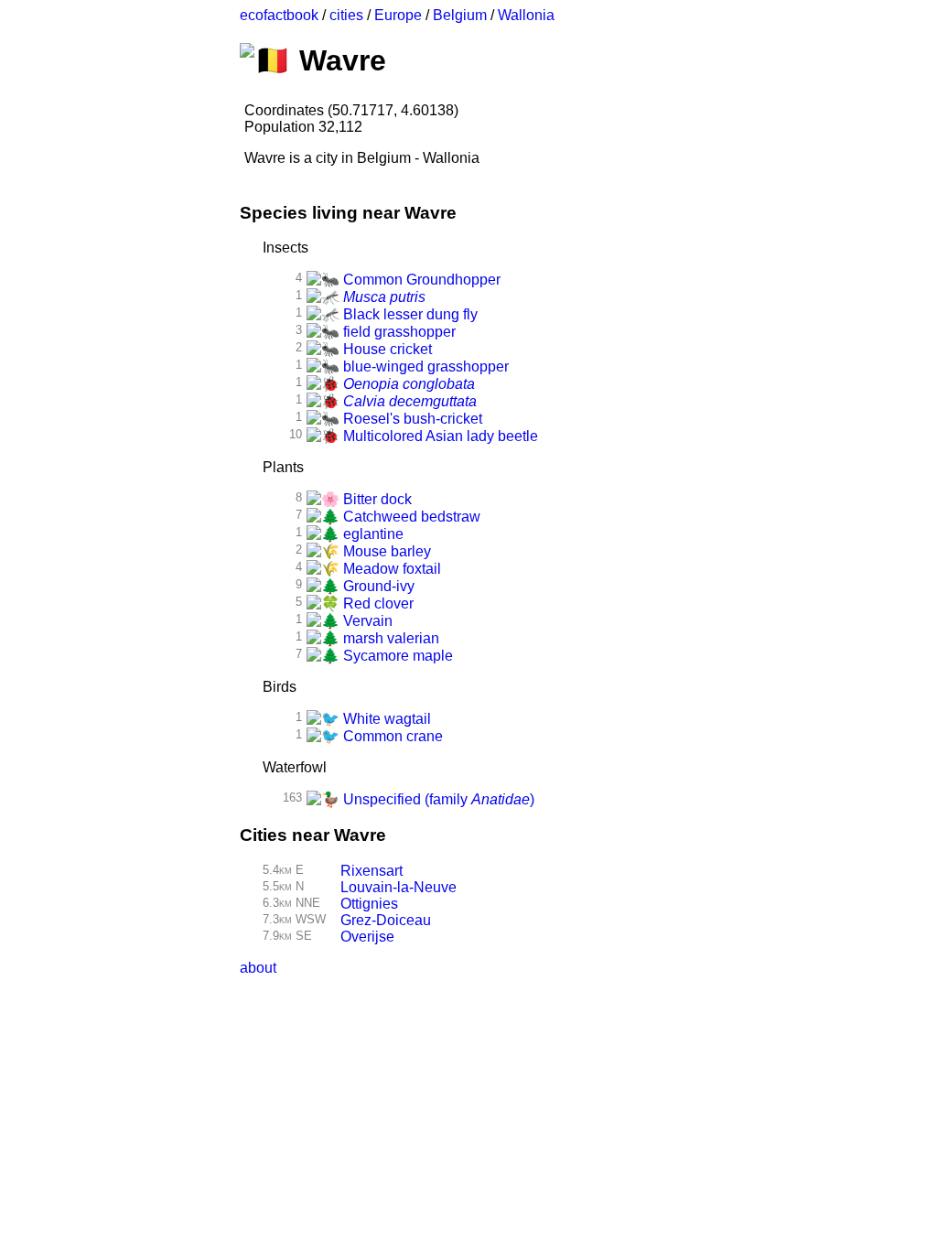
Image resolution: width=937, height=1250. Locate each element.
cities (346, 15)
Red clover (376, 603)
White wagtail (385, 719)
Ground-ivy (377, 586)
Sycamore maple (396, 655)
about (258, 967)
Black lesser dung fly (408, 314)
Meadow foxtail (390, 569)
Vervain (366, 621)
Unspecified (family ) (436, 799)
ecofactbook (279, 15)
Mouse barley (385, 551)
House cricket (385, 349)
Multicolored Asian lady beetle (438, 436)
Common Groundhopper (420, 279)
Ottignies (369, 903)
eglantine (371, 534)
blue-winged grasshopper (424, 366)
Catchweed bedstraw (409, 516)
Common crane (391, 736)
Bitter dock (375, 499)
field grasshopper (397, 331)
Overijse (367, 936)
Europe (398, 15)
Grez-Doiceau (385, 920)
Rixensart (371, 870)
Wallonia (526, 15)
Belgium (460, 15)
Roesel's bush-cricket (410, 418)
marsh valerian (389, 638)
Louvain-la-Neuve (398, 887)
